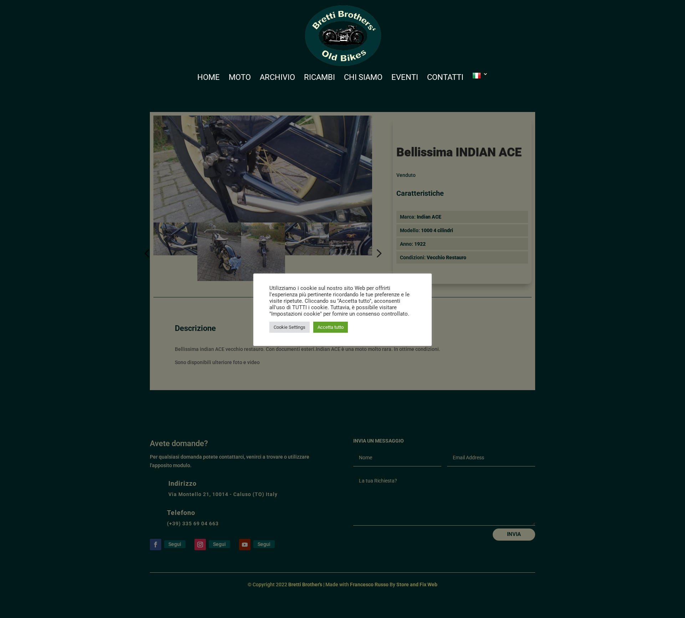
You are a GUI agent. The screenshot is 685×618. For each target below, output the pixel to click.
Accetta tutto (331, 327)
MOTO (240, 78)
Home (208, 78)
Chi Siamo (363, 78)
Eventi (404, 78)
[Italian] (480, 82)
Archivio (277, 78)
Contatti (445, 78)
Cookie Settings (289, 327)
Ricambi (319, 78)
